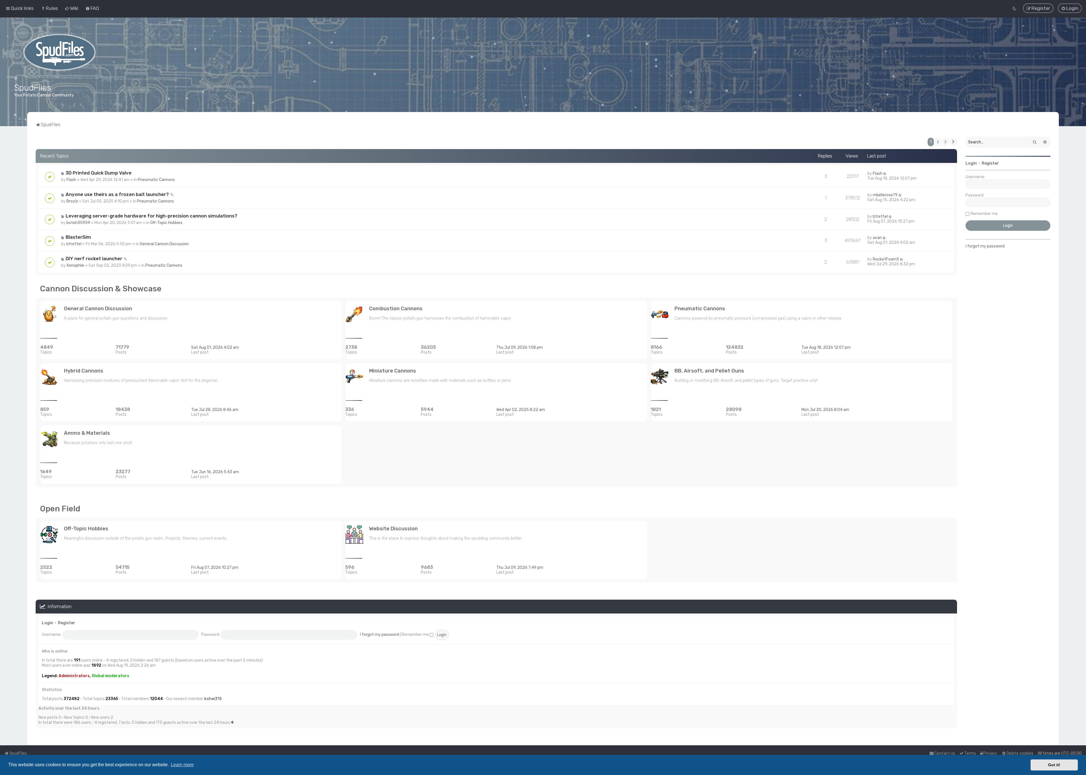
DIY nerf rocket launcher (94, 258)
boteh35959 (78, 222)
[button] (953, 142)
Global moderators (110, 675)
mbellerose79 (885, 195)
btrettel (880, 216)
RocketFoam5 (886, 259)
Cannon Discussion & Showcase (100, 288)
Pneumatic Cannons (156, 179)
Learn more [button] (182, 764)
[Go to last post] (885, 173)
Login (47, 623)
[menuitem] (49, 8)
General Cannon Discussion (164, 244)
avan (877, 237)
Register (66, 623)
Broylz (72, 201)
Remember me (416, 634)
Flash (71, 179)
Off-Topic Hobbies (166, 222)
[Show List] (232, 722)
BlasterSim (78, 237)
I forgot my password (379, 634)
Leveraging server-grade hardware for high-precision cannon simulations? (151, 215)
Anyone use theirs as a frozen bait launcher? (117, 194)
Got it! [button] (1054, 765)
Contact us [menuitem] (944, 753)
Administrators (74, 675)
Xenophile (75, 265)
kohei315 (213, 698)
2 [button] (938, 142)
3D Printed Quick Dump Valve (99, 173)
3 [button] (945, 142)
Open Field (60, 508)
